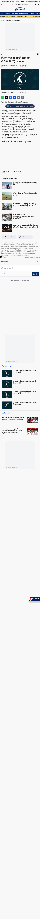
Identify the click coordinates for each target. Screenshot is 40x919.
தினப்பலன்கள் (25, 237)
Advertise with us (11, 50)
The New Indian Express (7, 1)
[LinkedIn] (14, 97)
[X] (6, 97)
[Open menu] (1, 4)
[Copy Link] (22, 97)
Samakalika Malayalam (32, 1)
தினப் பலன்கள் (7, 54)
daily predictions (9, 237)
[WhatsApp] (2, 97)
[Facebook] (10, 97)
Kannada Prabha (20, 1)
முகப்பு (7, 13)
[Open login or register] (38, 4)
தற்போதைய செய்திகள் (20, 13)
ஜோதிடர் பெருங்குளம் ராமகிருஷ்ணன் (15, 102)
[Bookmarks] (35, 4)
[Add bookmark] (38, 54)
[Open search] (4, 4)
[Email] (18, 97)
